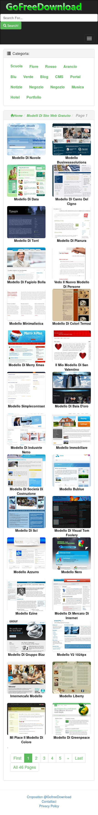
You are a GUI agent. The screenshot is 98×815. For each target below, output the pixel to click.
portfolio (33, 97)
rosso (51, 66)
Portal (75, 76)
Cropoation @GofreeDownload (49, 797)
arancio (70, 66)
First (17, 758)
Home (18, 115)
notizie (16, 86)
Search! (12, 25)
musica (78, 86)
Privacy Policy (49, 806)
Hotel (15, 97)
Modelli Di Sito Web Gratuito (49, 115)
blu (13, 76)
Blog (44, 76)
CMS (59, 76)
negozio (36, 86)
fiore (33, 66)
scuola (16, 66)
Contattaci (49, 801)
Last (79, 758)
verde (28, 76)
